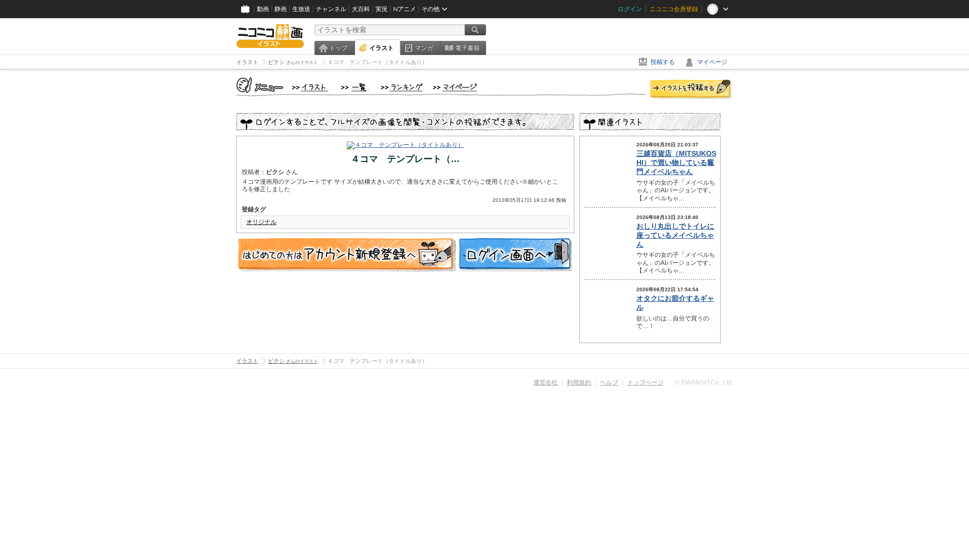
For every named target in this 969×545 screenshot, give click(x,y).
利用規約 (579, 382)
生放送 (301, 9)
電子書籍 (467, 47)
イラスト (381, 47)
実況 (381, 9)
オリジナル (261, 222)
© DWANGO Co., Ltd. (704, 382)
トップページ (645, 382)
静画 (281, 9)
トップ (338, 47)
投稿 (691, 90)
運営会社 (545, 382)
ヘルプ (609, 382)
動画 (263, 9)
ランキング (402, 87)
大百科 (361, 9)
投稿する (663, 62)
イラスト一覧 (356, 87)
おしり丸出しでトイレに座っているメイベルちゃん (675, 235)
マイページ (712, 62)
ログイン (630, 9)
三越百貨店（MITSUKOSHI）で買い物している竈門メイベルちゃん (676, 162)
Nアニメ (404, 9)
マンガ (424, 47)
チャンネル (331, 9)
